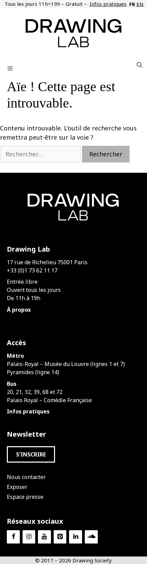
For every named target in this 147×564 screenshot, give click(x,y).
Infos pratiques (108, 3)
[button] (31, 454)
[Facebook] (13, 537)
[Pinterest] (60, 537)
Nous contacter (26, 477)
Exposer (17, 487)
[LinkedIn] (75, 537)
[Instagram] (29, 537)
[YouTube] (44, 537)
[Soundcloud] (91, 537)
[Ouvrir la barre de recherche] (139, 65)
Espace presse (25, 496)
